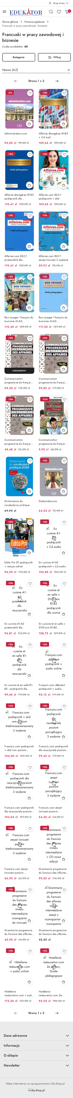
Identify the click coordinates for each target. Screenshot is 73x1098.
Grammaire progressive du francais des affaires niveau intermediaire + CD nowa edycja (52, 871)
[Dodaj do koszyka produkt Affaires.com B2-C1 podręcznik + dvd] (63, 185)
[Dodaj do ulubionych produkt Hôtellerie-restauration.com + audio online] (30, 951)
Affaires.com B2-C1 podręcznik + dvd (50, 196)
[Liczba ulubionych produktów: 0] (59, 11)
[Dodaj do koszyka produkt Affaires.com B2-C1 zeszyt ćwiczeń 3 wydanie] (63, 246)
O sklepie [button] (11, 1055)
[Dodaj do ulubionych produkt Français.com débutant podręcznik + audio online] (64, 645)
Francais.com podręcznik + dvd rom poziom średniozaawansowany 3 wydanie (19, 748)
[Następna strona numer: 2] (57, 81)
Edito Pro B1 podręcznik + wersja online (18, 564)
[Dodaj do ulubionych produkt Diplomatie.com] (64, 461)
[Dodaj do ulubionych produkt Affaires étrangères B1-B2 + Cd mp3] (64, 93)
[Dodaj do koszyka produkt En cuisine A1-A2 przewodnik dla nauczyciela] (29, 614)
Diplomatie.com (48, 501)
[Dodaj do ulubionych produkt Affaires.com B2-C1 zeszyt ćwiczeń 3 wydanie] (64, 216)
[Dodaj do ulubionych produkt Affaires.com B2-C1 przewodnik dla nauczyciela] (30, 216)
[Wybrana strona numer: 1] (36, 81)
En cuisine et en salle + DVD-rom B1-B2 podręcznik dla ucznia (52, 625)
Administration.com (15, 133)
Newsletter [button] (12, 1065)
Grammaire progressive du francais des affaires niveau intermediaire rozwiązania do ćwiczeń (18, 932)
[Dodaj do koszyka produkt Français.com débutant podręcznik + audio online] (63, 675)
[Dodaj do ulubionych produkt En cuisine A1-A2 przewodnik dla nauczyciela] (30, 583)
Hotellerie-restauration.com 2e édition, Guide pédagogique (50, 993)
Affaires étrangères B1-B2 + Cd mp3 (53, 135)
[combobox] (36, 70)
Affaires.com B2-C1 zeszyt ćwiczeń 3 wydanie (53, 258)
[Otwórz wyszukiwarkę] (51, 11)
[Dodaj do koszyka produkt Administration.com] (29, 123)
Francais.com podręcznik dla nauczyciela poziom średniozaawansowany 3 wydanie (19, 809)
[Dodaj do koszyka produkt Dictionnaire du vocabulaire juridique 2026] (29, 491)
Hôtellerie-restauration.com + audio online (19, 993)
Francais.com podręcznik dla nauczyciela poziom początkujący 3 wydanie (53, 748)
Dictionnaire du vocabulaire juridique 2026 (16, 503)
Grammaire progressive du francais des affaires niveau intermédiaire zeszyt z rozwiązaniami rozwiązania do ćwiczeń (53, 932)
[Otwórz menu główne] (4, 11)
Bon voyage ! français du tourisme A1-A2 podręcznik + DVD (18, 319)
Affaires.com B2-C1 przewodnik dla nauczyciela (15, 258)
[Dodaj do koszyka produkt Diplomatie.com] (63, 491)
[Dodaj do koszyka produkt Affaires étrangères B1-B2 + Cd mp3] (63, 123)
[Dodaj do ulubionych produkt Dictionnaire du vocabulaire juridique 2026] (30, 461)
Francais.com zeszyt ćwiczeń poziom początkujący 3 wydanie (52, 809)
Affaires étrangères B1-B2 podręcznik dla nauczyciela (19, 196)
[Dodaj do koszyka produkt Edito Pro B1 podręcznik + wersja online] (29, 552)
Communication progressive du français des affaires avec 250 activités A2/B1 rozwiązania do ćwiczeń (18, 441)
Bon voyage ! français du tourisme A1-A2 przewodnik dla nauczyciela (53, 319)
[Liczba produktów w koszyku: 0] (67, 11)
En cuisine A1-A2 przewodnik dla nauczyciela (14, 625)
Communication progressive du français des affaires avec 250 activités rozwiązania (52, 441)
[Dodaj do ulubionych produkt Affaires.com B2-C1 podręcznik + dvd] (64, 154)
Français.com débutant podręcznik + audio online (52, 687)
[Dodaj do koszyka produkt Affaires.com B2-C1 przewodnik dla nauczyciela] (29, 246)
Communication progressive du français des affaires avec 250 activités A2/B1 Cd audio (19, 380)
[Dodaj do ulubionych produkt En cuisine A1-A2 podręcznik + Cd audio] (64, 522)
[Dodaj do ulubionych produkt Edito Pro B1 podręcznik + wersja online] (30, 522)
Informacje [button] (12, 1045)
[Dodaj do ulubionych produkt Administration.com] (30, 93)
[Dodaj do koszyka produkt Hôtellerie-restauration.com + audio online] (29, 981)
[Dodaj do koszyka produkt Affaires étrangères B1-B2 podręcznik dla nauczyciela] (29, 185)
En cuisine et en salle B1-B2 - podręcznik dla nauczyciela (18, 687)
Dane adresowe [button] (15, 1035)
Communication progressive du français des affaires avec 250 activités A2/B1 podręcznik (52, 380)
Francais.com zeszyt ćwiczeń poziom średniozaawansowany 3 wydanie (18, 871)
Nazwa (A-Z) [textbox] (10, 70)
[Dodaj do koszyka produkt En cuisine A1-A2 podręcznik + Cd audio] (63, 552)
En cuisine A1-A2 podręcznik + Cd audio (52, 564)
